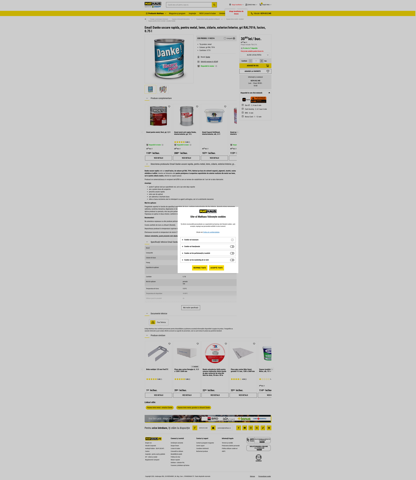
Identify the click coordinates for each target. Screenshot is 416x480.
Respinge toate (199, 268)
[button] (190, 239)
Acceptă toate (216, 268)
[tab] (208, 239)
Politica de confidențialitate (211, 232)
